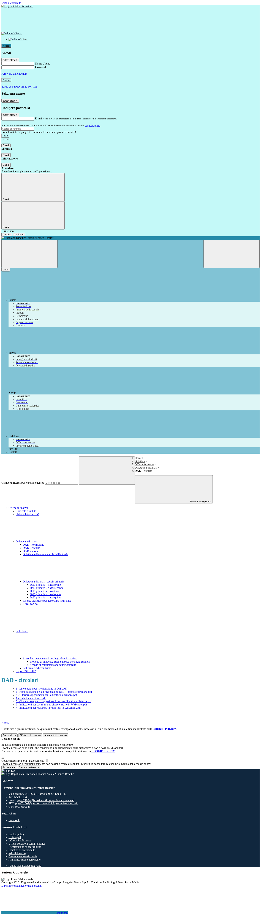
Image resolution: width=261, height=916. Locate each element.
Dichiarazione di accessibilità (25, 846)
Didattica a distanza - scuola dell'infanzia (45, 554)
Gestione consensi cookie (23, 856)
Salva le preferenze (29, 767)
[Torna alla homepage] (130, 238)
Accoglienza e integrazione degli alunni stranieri (50, 658)
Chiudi (6, 145)
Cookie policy (16, 834)
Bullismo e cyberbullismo (37, 668)
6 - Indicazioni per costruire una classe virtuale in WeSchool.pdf (51, 704)
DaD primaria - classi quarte (45, 594)
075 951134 (20, 797)
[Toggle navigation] (29, 254)
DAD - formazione (33, 544)
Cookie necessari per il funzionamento (23, 760)
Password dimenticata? (14, 73)
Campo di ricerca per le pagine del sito (22, 482)
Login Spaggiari (92, 125)
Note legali (15, 837)
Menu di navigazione (200, 501)
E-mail (38, 118)
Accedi (6, 45)
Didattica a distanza (146, 467)
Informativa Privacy (20, 840)
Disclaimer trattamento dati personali (21, 885)
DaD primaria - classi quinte (45, 597)
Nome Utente (42, 63)
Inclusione (22, 631)
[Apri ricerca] (231, 254)
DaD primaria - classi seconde (46, 587)
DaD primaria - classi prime (45, 584)
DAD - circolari (31, 547)
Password (40, 67)
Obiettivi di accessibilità (22, 849)
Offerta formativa (144, 464)
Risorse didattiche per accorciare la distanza (47, 600)
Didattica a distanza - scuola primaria (44, 581)
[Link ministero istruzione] (17, 6)
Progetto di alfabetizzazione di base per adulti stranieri (60, 661)
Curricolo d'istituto (26, 510)
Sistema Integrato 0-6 (27, 514)
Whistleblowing (17, 853)
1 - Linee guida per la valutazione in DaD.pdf (41, 688)
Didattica (140, 461)
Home (138, 458)
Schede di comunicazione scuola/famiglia (53, 664)
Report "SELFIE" (26, 671)
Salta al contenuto (11, 2)
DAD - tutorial (31, 551)
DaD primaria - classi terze (45, 591)
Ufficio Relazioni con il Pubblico (27, 843)
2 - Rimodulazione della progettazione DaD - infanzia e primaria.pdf (54, 691)
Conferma (19, 234)
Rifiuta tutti (30, 735)
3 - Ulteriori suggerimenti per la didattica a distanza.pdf (46, 694)
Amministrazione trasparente (24, 859)
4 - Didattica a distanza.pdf (31, 698)
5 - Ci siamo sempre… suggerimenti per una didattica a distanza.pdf (53, 701)
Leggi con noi (30, 603)
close (5, 269)
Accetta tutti (55, 735)
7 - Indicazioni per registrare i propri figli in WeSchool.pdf (48, 707)
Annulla (6, 234)
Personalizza (9, 735)
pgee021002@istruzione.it (45, 800)
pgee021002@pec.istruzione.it (46, 803)
